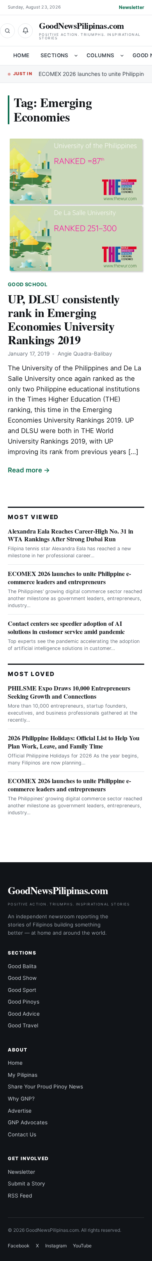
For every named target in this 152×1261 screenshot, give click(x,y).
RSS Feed (20, 1195)
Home (21, 55)
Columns (101, 55)
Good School (27, 284)
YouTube (82, 1246)
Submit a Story (26, 1183)
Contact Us (22, 1134)
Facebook (19, 1246)
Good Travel (23, 1025)
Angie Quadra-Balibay (85, 353)
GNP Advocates (28, 1122)
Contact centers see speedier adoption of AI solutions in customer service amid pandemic (66, 627)
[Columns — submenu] (122, 55)
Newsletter (131, 7)
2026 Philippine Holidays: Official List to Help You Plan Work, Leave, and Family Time (74, 741)
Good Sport (22, 990)
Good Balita (22, 966)
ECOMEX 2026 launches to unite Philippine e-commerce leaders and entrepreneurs (69, 577)
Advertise (20, 1111)
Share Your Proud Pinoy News (45, 1086)
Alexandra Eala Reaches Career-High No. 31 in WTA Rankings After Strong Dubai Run (70, 535)
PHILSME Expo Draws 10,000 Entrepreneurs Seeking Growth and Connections (69, 692)
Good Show (22, 978)
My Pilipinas (22, 1075)
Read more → (29, 470)
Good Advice (24, 1014)
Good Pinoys (23, 1002)
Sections (55, 55)
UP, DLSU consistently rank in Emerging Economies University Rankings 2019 (63, 319)
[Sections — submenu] (76, 55)
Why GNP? (21, 1098)
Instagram (56, 1246)
